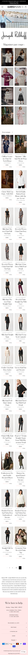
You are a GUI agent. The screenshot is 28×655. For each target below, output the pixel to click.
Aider (13, 635)
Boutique (13, 627)
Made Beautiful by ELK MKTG (14, 653)
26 (16, 567)
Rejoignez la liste (13, 623)
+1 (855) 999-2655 (14, 611)
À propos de (13, 631)
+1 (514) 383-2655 (14, 616)
